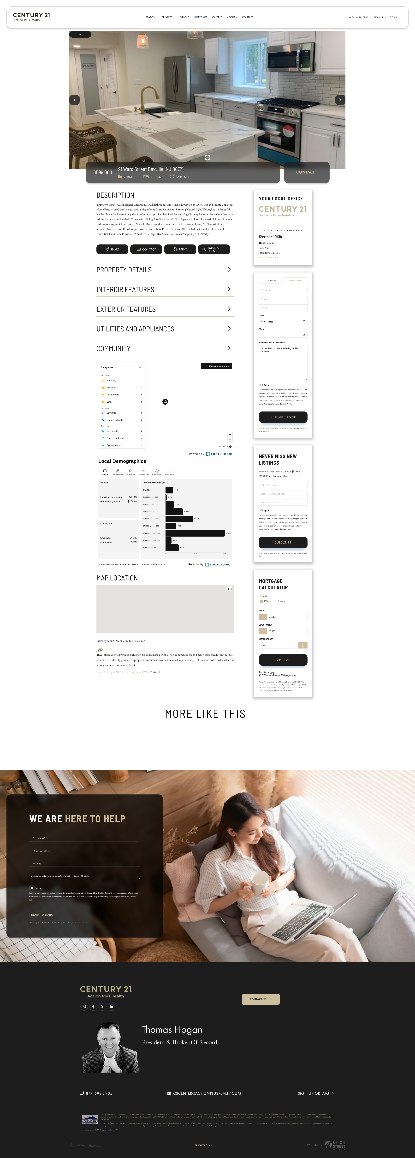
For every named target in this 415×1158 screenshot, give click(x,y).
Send (42, 916)
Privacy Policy (285, 404)
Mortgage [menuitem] (200, 17)
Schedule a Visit (295, 280)
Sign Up (379, 17)
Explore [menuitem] (184, 17)
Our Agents (273, 258)
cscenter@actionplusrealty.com (207, 1093)
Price (261, 610)
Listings (109, 672)
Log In (393, 17)
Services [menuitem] (167, 17)
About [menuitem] (231, 17)
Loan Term (265, 596)
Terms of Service (80, 923)
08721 (144, 672)
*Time (261, 329)
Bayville (134, 672)
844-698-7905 (359, 17)
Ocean (125, 672)
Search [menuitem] (150, 17)
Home (99, 672)
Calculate (283, 660)
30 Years (267, 601)
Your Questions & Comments (272, 342)
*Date (261, 315)
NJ (117, 672)
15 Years (281, 601)
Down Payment (266, 624)
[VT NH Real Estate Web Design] (326, 1145)
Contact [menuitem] (247, 17)
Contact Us (263, 258)
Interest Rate (266, 639)
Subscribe (283, 542)
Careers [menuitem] (217, 17)
